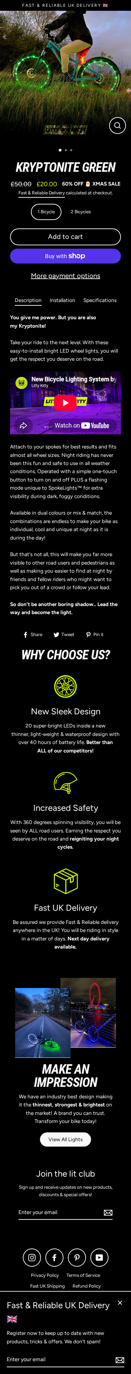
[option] (65, 76)
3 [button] (72, 151)
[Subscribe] (107, 1212)
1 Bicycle (46, 211)
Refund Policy (87, 1286)
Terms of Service (83, 1275)
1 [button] (60, 150)
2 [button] (66, 151)
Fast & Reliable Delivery (41, 192)
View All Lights (65, 1139)
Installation (62, 300)
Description (28, 300)
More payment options (65, 276)
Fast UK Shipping (47, 1286)
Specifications (100, 300)
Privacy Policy (45, 1275)
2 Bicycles (81, 211)
